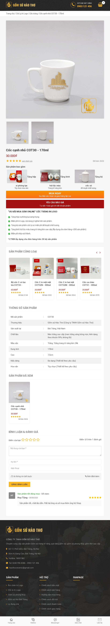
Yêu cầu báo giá (55, 204)
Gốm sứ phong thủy (16, 595)
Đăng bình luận (19, 484)
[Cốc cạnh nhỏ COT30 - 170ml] (55, 69)
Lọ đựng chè (13, 604)
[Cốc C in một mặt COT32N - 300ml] (19, 268)
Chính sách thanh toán (51, 604)
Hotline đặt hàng (84, 5)
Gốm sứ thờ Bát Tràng (17, 599)
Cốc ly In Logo (14, 590)
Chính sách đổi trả (49, 599)
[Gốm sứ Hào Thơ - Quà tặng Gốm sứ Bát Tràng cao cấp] (21, 4)
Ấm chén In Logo (15, 585)
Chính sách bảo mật (50, 585)
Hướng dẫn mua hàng (50, 595)
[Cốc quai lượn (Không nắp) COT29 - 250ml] (90, 268)
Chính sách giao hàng (50, 609)
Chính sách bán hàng (50, 590)
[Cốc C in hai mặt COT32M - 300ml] (43, 268)
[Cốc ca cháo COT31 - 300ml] (67, 268)
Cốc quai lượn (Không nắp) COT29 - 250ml (89, 285)
